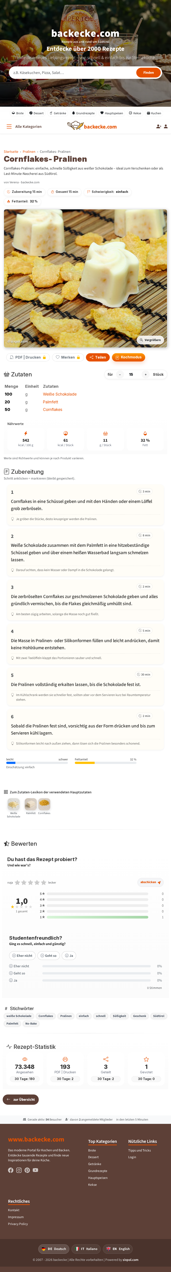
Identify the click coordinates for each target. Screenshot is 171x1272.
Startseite (11, 151)
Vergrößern (153, 340)
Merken (68, 357)
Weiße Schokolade (60, 394)
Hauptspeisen (114, 113)
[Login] (165, 126)
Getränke (60, 113)
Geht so (51, 955)
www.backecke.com (36, 1139)
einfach (84, 1016)
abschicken (148, 882)
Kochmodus (131, 357)
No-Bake (31, 1023)
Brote (20, 113)
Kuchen (156, 113)
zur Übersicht (24, 1099)
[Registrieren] (158, 126)
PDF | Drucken (28, 357)
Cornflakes (52, 409)
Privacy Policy (18, 1224)
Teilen (100, 357)
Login (132, 1157)
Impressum (16, 1217)
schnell (101, 1016)
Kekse (137, 113)
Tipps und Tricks (139, 1150)
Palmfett (50, 402)
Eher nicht (24, 955)
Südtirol (158, 1016)
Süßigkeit (119, 1016)
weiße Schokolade (18, 1016)
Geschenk (139, 1016)
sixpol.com (130, 1260)
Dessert (39, 113)
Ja (71, 955)
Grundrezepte (85, 113)
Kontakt (13, 1210)
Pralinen (29, 151)
